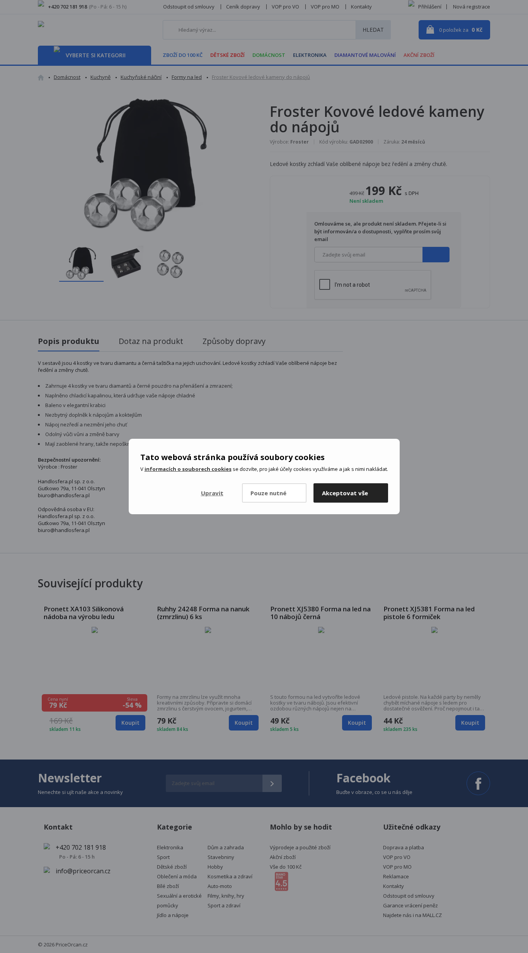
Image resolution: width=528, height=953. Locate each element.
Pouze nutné (268, 493)
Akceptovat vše (345, 493)
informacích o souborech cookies (188, 468)
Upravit (212, 493)
